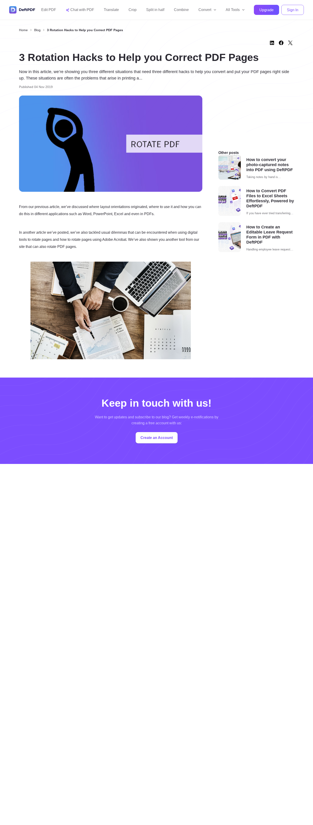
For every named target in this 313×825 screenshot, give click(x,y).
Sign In (292, 10)
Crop (133, 10)
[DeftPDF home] (22, 10)
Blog (37, 30)
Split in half (155, 10)
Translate (111, 10)
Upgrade (266, 10)
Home (23, 30)
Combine (181, 10)
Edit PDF (48, 10)
